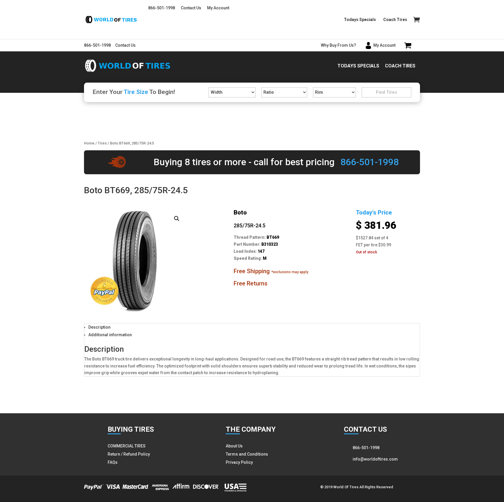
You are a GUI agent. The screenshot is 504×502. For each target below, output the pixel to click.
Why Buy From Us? (338, 45)
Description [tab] (99, 327)
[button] (177, 218)
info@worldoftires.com (375, 459)
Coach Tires (395, 20)
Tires (102, 143)
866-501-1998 (161, 8)
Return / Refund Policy (129, 454)
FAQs (113, 462)
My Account (218, 8)
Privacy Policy (239, 462)
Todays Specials (360, 20)
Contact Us (191, 8)
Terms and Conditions (247, 454)
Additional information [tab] (110, 334)
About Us (234, 446)
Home (89, 143)
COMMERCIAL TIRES (127, 446)
